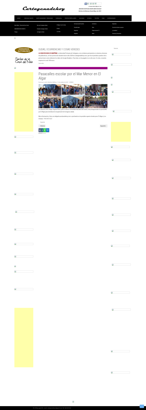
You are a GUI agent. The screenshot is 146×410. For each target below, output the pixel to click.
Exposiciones (111, 18)
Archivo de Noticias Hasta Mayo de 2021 (90, 11)
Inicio (18, 18)
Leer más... (42, 63)
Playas (16, 32)
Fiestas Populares (70, 18)
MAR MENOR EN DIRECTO (20, 29)
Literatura (94, 23)
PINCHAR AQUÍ (48, 118)
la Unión (58, 31)
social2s (44, 133)
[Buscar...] (98, 3)
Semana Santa (28, 18)
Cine (103, 18)
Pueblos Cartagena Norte (42, 29)
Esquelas (76, 30)
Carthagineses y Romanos (44, 18)
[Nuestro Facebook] (85, 3)
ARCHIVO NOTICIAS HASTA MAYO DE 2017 (90, 8)
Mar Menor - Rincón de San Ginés (22, 25)
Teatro (97, 18)
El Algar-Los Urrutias (61, 25)
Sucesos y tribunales (116, 33)
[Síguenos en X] (88, 3)
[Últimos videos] (91, 3)
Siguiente (103, 126)
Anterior (42, 126)
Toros (93, 27)
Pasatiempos (77, 27)
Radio (93, 33)
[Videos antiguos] (93, 3)
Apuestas (114, 23)
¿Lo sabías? (114, 30)
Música (89, 18)
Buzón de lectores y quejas (118, 27)
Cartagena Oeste (40, 32)
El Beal (58, 28)
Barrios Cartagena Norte (42, 25)
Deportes (76, 33)
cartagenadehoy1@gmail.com (94, 6)
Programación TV (95, 30)
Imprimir (42, 122)
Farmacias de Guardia (79, 23)
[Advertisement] (23, 102)
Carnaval (59, 18)
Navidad (81, 18)
